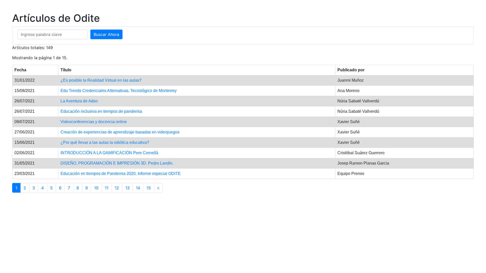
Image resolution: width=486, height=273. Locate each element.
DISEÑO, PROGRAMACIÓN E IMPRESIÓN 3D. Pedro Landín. (116, 163)
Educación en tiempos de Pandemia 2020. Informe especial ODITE (120, 173)
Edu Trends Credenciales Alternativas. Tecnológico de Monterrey (118, 90)
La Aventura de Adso (79, 101)
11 (106, 187)
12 (117, 187)
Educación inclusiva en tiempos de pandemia (101, 111)
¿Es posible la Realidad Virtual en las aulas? (100, 80)
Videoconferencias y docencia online (93, 122)
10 (96, 187)
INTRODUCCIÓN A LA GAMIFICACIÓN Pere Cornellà (109, 153)
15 (149, 187)
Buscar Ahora (106, 34)
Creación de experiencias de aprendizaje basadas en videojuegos (119, 132)
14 (138, 187)
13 (127, 187)
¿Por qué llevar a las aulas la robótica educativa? (104, 142)
